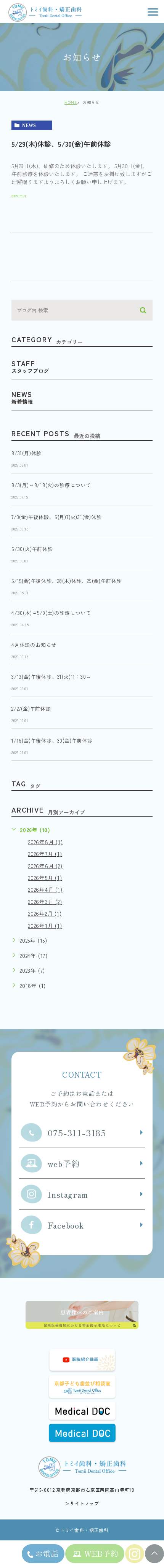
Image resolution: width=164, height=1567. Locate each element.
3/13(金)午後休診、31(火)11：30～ (51, 677)
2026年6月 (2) (45, 865)
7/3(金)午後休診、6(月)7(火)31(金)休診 (56, 517)
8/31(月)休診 (26, 453)
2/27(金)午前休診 (31, 709)
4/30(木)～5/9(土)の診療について (51, 613)
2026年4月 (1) (45, 889)
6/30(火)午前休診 (32, 549)
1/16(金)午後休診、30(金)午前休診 (52, 741)
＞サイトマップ (82, 1503)
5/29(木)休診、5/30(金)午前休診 (61, 144)
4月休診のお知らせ (33, 645)
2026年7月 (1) (45, 853)
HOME (70, 102)
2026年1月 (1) (45, 925)
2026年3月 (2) (45, 901)
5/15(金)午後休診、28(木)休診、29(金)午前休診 (66, 581)
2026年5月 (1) (45, 877)
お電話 (47, 1553)
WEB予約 (101, 1553)
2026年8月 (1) (45, 842)
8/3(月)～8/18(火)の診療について (51, 485)
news (29, 125)
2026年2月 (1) (45, 913)
